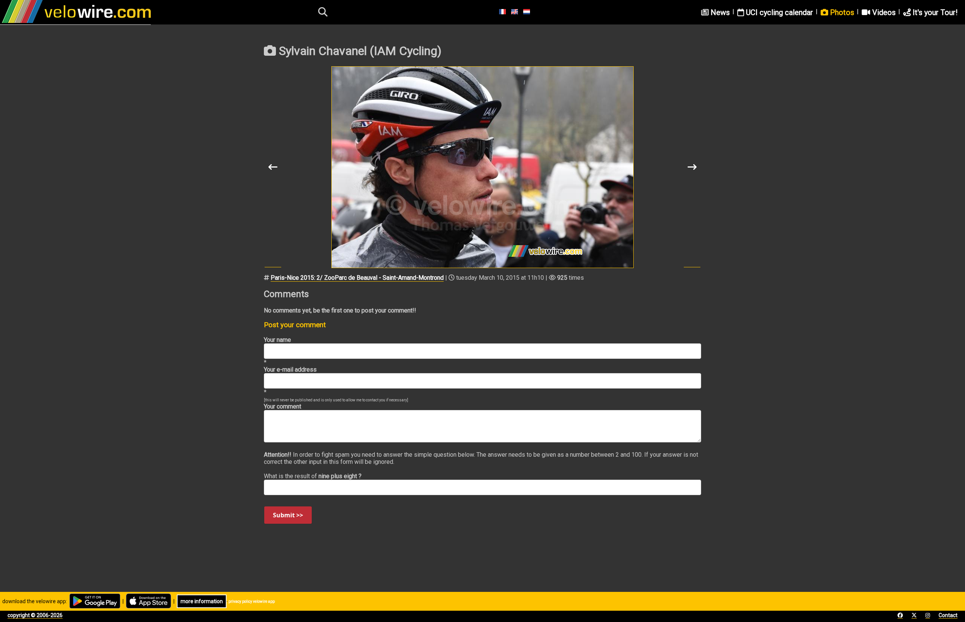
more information (202, 601)
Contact (948, 615)
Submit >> (288, 515)
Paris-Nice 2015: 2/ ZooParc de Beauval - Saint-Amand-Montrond (357, 277)
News (719, 12)
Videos (883, 12)
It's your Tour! (934, 12)
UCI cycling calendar (778, 12)
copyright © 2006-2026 (35, 615)
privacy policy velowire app (251, 601)
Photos (841, 12)
